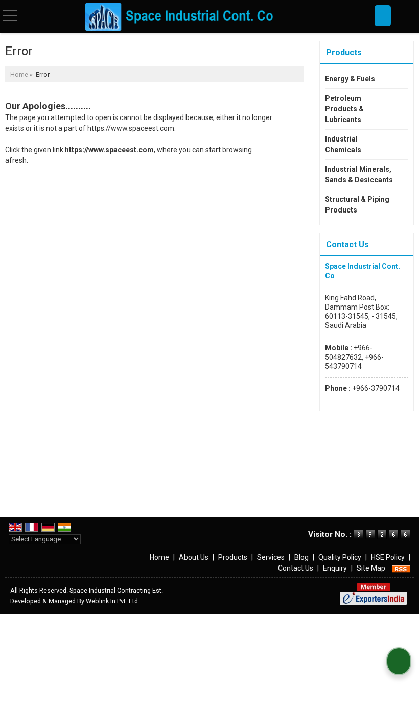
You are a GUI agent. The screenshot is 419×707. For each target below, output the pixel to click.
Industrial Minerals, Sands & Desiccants (359, 174)
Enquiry (335, 568)
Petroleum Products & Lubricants (344, 109)
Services (271, 557)
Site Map (371, 568)
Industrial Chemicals (343, 144)
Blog (301, 557)
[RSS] (401, 568)
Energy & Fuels (350, 79)
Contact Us (295, 568)
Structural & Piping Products (357, 204)
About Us (193, 557)
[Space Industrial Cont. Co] (180, 17)
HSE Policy (388, 557)
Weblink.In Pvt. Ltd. (112, 601)
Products (344, 52)
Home (19, 74)
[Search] (383, 15)
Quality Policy (339, 557)
